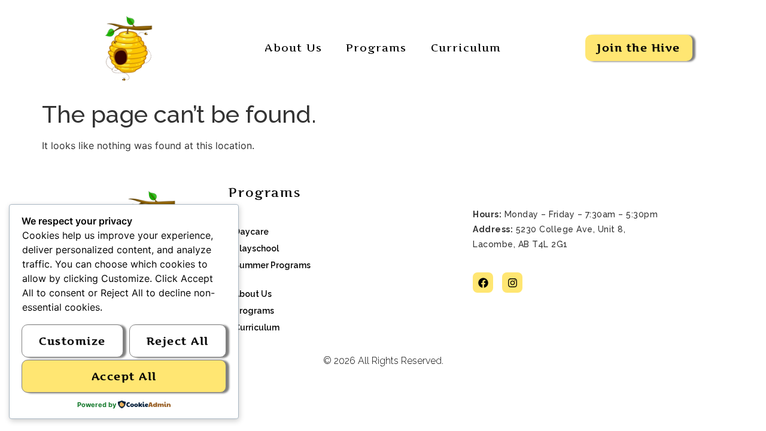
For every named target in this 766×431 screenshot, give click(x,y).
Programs (376, 47)
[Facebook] (483, 282)
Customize (72, 341)
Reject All (178, 341)
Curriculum (466, 47)
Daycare (251, 231)
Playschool (256, 248)
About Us (293, 47)
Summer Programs (272, 265)
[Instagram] (512, 282)
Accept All (124, 376)
